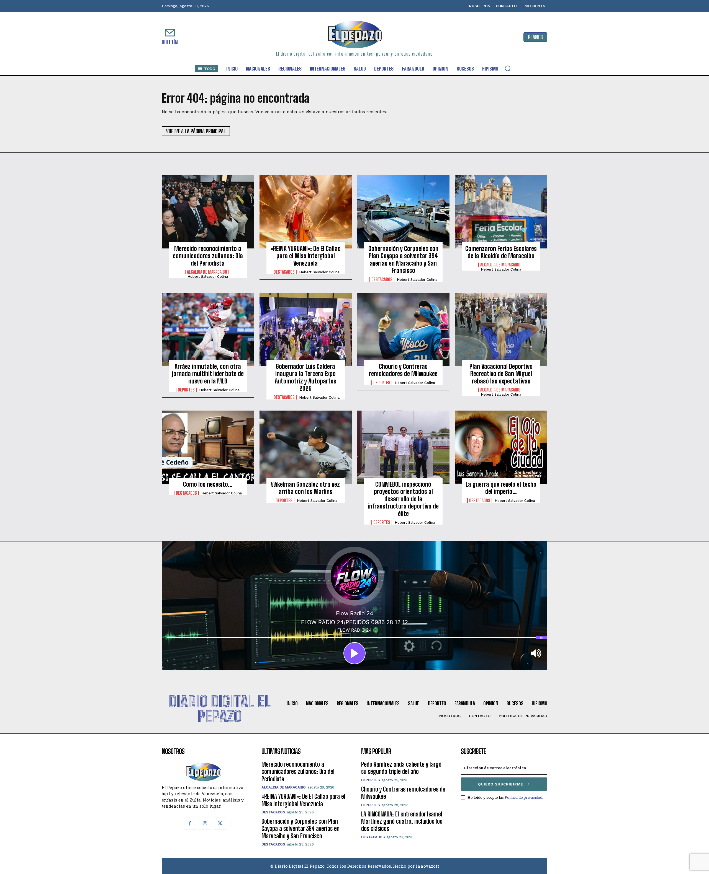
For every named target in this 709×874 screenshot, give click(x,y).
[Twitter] (220, 824)
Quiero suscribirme (500, 784)
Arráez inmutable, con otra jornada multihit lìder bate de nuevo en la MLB (208, 374)
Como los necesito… (207, 484)
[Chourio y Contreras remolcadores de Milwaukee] (403, 329)
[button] (507, 68)
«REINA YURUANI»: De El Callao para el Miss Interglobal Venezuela (306, 256)
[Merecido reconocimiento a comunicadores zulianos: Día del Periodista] (208, 211)
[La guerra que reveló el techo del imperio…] (501, 447)
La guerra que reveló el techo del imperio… (501, 488)
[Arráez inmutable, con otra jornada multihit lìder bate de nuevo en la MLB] (208, 329)
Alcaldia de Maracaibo (207, 272)
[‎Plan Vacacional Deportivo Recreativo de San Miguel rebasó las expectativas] (501, 329)
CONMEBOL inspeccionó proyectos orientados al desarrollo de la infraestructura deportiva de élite (403, 499)
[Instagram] (205, 824)
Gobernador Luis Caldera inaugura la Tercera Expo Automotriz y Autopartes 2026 (305, 377)
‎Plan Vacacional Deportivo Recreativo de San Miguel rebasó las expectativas (501, 374)
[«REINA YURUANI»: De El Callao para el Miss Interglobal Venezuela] (306, 211)
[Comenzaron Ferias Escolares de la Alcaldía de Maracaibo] (501, 211)
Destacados (284, 272)
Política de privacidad (523, 797)
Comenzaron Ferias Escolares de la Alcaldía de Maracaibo (501, 252)
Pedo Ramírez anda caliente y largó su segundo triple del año (401, 768)
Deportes (186, 390)
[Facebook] (190, 824)
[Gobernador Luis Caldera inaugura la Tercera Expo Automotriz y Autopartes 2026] (306, 329)
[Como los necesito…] (208, 447)
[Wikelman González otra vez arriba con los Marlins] (306, 447)
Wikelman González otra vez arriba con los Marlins (305, 488)
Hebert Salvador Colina (207, 276)
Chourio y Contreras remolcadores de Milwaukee (403, 370)
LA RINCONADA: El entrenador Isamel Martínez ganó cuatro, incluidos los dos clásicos (401, 821)
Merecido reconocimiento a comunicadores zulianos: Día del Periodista (208, 256)
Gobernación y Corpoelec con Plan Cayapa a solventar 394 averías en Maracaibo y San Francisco (403, 259)
